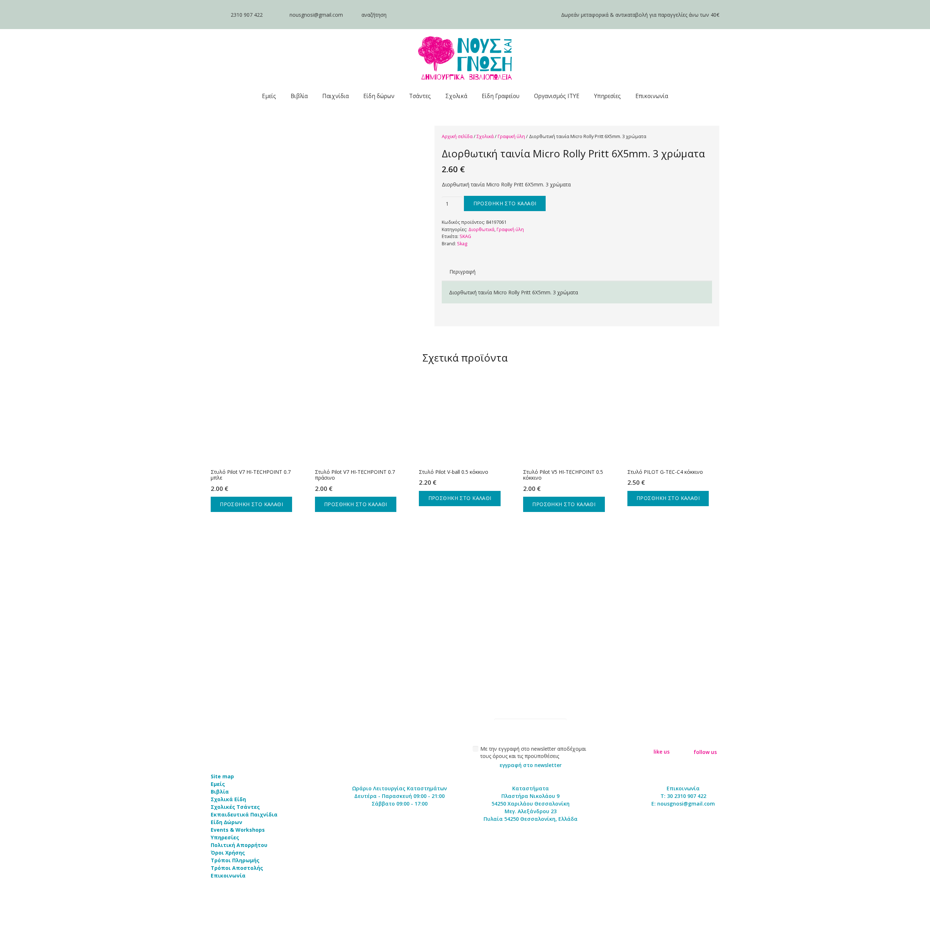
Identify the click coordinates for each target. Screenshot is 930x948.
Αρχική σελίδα (457, 136)
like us (662, 751)
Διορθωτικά (481, 229)
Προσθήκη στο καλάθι (505, 203)
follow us (705, 752)
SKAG (465, 236)
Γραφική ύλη (511, 136)
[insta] (705, 739)
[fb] (661, 739)
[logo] (465, 58)
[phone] (217, 14)
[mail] (276, 14)
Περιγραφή (462, 271)
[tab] (462, 272)
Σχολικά (485, 136)
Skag (462, 244)
